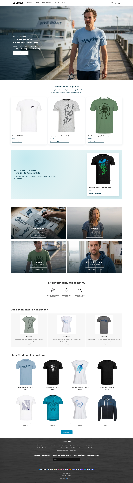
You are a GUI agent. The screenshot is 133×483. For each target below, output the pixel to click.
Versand (93, 448)
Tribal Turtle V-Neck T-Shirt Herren (53, 423)
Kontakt (59, 445)
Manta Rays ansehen (20, 53)
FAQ (44, 445)
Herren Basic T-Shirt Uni (107, 387)
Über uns (39, 445)
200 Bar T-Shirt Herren (52, 387)
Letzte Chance (61, 448)
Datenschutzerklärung (71, 448)
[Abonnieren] (78, 459)
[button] (30, 3)
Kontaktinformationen (63, 450)
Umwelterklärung (66, 445)
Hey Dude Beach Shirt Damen (80, 387)
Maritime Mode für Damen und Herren (46, 448)
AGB (89, 448)
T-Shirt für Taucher (90, 445)
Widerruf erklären (51, 445)
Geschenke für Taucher (78, 445)
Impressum (73, 450)
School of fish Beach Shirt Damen (80, 423)
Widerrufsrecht (82, 448)
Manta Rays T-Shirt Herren (25, 387)
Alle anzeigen (66, 432)
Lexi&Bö (69, 476)
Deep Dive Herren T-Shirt (26, 423)
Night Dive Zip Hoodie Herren (107, 423)
